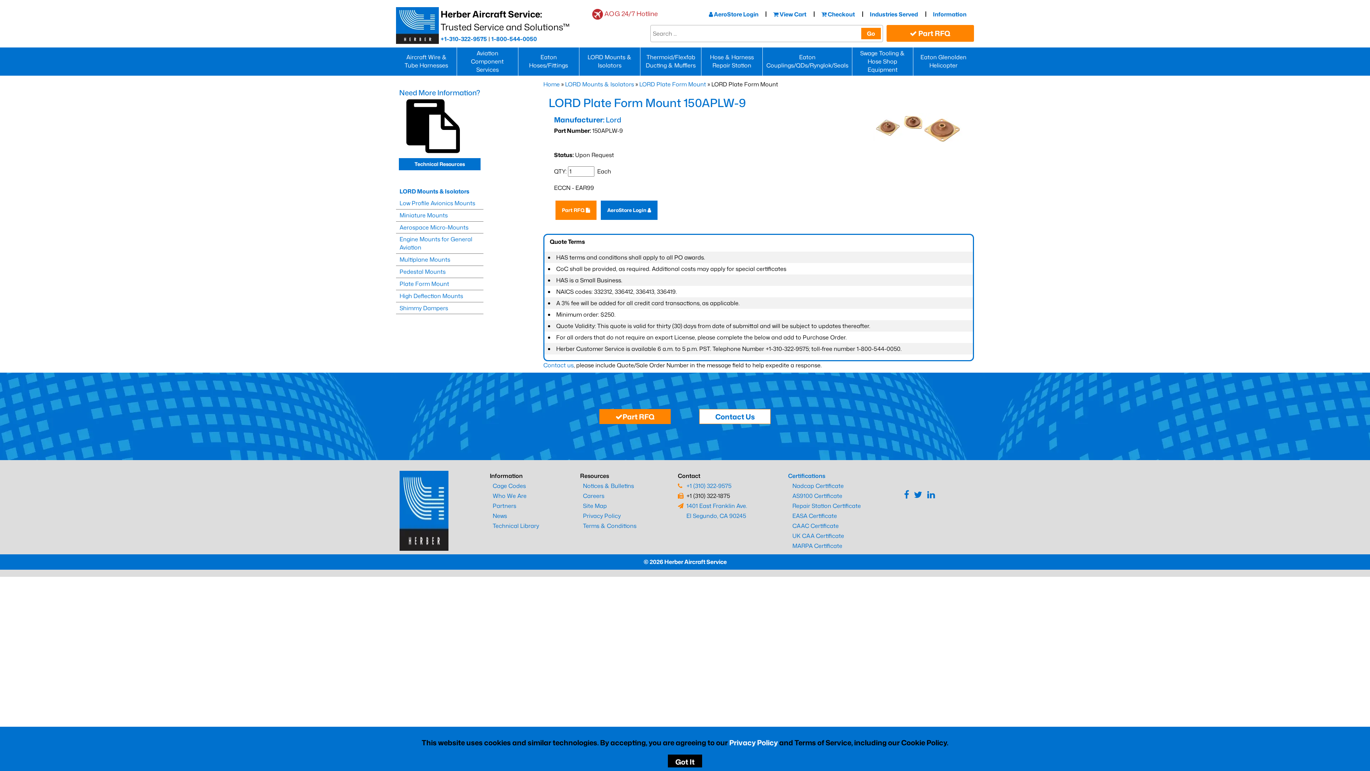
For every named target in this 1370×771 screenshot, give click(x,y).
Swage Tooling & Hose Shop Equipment (882, 61)
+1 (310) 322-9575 (708, 486)
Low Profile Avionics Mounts (437, 203)
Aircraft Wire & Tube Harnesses (426, 61)
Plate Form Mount (424, 284)
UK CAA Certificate (818, 536)
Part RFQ (933, 33)
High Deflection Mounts (431, 296)
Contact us (558, 365)
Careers (593, 496)
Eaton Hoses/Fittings (548, 61)
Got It (685, 762)
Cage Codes (509, 486)
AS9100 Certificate (817, 496)
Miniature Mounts (424, 215)
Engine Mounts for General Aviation (436, 243)
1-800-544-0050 (514, 39)
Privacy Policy (753, 742)
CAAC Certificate (815, 526)
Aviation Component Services (487, 61)
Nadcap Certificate (818, 486)
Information (949, 14)
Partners (504, 506)
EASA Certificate (814, 516)
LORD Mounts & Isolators (609, 61)
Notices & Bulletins (608, 486)
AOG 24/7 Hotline (631, 13)
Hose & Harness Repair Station (732, 61)
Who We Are (510, 496)
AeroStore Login (735, 14)
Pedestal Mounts (423, 272)
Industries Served (894, 14)
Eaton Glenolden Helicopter (943, 61)
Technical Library (516, 526)
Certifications (806, 476)
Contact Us (735, 417)
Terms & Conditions (609, 526)
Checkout (841, 14)
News (500, 516)
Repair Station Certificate (826, 506)
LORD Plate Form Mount (672, 84)
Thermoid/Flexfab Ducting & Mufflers (671, 61)
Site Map (595, 506)
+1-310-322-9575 (464, 39)
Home (551, 84)
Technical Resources (440, 164)
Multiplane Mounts (425, 259)
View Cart (792, 14)
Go (871, 33)
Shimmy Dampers (424, 308)
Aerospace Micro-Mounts (434, 227)
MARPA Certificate (817, 546)
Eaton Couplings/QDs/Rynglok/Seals (807, 61)
